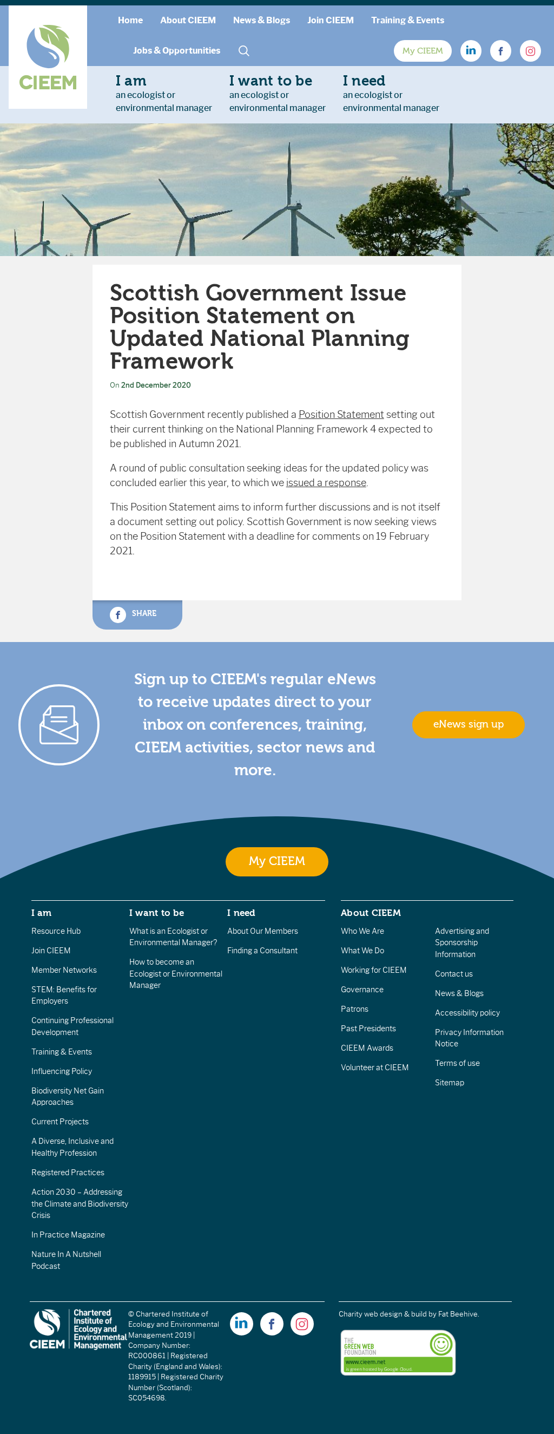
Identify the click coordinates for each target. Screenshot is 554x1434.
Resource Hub (56, 931)
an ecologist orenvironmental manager (164, 93)
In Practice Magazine (68, 1235)
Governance (362, 989)
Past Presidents (368, 1028)
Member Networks (64, 970)
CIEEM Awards (367, 1048)
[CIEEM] (48, 57)
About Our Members (262, 931)
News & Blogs (261, 20)
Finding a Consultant (262, 950)
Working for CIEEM (374, 970)
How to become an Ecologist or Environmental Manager (175, 973)
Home (130, 20)
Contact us (454, 974)
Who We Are (362, 931)
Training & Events (407, 20)
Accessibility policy (467, 1013)
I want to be (156, 912)
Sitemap (449, 1083)
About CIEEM (188, 20)
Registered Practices (67, 1172)
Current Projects (60, 1122)
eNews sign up (468, 724)
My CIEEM (423, 51)
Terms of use (457, 1063)
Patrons (354, 1009)
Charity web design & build (383, 1314)
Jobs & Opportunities (176, 50)
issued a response (326, 483)
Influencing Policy (61, 1071)
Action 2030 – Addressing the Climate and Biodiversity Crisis (79, 1203)
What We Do (362, 950)
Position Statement (341, 415)
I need (241, 912)
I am (41, 912)
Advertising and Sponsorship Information (462, 942)
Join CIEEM (330, 20)
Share (143, 613)
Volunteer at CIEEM (375, 1067)
